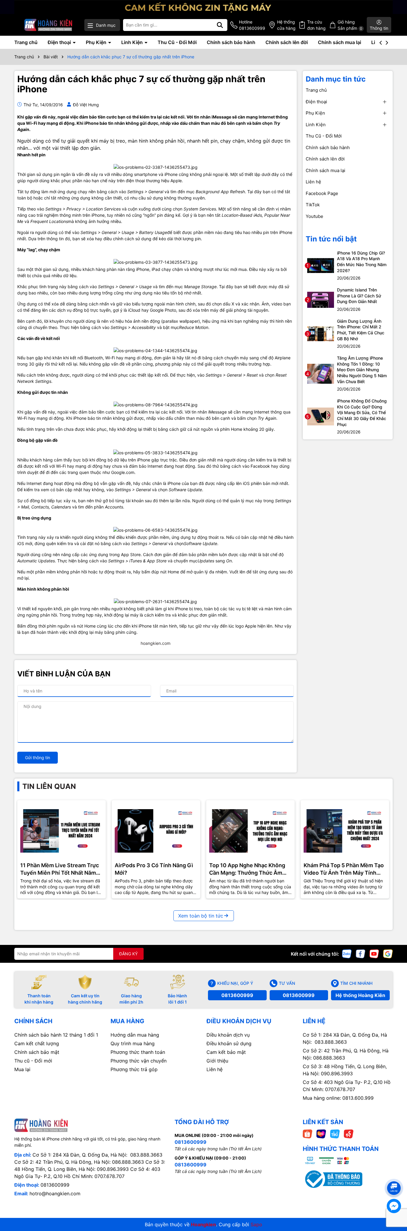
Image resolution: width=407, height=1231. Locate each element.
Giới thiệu (217, 1061)
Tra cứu (316, 25)
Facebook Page (322, 193)
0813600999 (237, 995)
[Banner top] (203, 6)
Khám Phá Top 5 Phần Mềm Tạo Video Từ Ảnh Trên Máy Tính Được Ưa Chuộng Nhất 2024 (344, 869)
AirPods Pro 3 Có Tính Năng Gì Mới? (154, 869)
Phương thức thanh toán (138, 1052)
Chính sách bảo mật (36, 1052)
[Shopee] (307, 1133)
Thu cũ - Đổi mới (33, 1061)
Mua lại (22, 1069)
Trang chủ (26, 42)
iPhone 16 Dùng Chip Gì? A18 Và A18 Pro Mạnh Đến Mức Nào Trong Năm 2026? (361, 261)
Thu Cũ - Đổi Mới (177, 42)
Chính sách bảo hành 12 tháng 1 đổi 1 (56, 1035)
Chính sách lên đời (286, 42)
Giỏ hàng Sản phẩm (350, 25)
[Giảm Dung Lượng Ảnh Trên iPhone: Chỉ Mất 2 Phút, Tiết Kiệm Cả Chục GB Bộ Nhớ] (320, 333)
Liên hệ (313, 182)
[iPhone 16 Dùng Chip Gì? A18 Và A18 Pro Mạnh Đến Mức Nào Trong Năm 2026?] (320, 265)
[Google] (388, 953)
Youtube (314, 216)
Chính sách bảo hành (231, 42)
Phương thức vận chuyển (139, 1061)
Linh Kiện (132, 42)
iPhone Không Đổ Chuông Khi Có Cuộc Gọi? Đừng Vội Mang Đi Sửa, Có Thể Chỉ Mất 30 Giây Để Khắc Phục (362, 412)
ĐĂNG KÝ (128, 953)
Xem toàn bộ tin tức (200, 916)
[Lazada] (321, 1133)
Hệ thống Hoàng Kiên (360, 995)
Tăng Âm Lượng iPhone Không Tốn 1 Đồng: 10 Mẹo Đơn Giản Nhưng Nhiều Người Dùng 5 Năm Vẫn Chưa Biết (362, 369)
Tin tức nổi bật (331, 239)
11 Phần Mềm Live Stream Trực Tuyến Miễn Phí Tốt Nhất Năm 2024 (59, 869)
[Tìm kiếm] (219, 25)
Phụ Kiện (97, 42)
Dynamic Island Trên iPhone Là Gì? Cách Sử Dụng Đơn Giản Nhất (359, 295)
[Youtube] (374, 953)
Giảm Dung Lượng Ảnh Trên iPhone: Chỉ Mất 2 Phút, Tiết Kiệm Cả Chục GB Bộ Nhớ (360, 330)
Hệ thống (286, 25)
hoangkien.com (155, 643)
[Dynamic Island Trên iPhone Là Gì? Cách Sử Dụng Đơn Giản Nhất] (320, 299)
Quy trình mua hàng (133, 1043)
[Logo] (48, 25)
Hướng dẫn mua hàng (135, 1035)
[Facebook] (360, 953)
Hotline (252, 25)
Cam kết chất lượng (36, 1043)
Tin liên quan (49, 786)
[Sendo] (348, 1133)
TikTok (313, 204)
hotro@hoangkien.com (54, 1193)
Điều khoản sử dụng (228, 1043)
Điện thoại (60, 42)
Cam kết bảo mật (226, 1052)
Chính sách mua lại (339, 42)
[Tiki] (335, 1133)
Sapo (256, 1224)
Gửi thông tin (37, 757)
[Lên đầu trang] (394, 1177)
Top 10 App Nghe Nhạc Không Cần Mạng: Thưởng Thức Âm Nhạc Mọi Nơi (247, 869)
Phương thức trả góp (134, 1069)
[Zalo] (347, 953)
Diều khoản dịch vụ (228, 1035)
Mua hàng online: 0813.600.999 (338, 1098)
